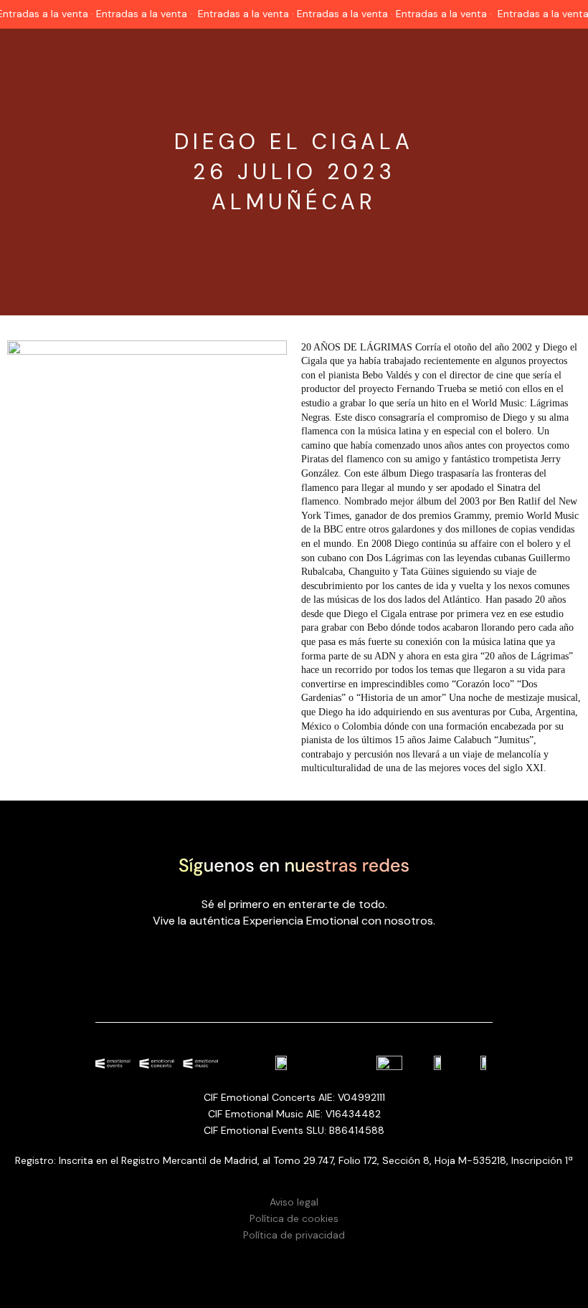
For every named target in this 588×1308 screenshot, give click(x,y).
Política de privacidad (294, 1234)
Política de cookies (294, 1218)
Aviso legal (294, 1201)
